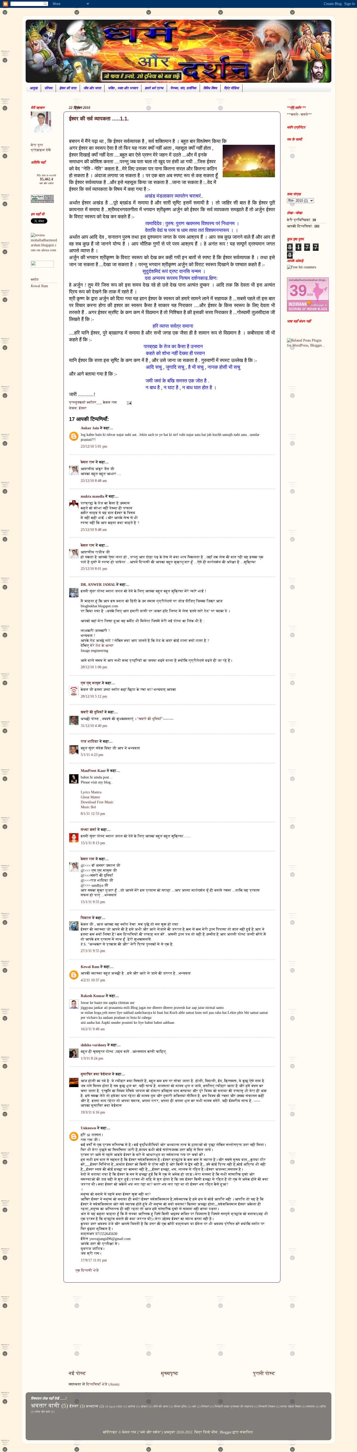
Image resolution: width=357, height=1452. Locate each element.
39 (298, 290)
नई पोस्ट (77, 1373)
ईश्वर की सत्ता (67, 88)
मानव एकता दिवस (290, 1406)
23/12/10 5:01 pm (94, 446)
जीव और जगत (92, 88)
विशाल (86, 918)
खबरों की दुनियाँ (92, 712)
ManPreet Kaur (93, 771)
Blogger (226, 1432)
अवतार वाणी (45, 1406)
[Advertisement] (172, 1326)
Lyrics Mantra (91, 792)
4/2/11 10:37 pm (93, 980)
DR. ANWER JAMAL (98, 585)
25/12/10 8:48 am (94, 481)
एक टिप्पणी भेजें (87, 1270)
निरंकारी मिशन (267, 1406)
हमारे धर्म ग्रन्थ (154, 88)
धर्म (194, 1406)
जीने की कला (160, 1406)
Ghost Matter (90, 797)
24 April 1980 (113, 1406)
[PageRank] (42, 202)
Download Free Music (97, 802)
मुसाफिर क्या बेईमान (96, 1074)
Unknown (88, 1128)
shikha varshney (93, 1045)
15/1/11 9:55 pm (93, 902)
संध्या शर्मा (88, 830)
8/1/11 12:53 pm (93, 814)
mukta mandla (92, 496)
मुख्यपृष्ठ (169, 1373)
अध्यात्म (92, 1406)
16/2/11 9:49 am (93, 1029)
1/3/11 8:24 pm (92, 1058)
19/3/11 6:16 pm (93, 1112)
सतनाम (310, 1406)
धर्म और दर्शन (46, 183)
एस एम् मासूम (91, 683)
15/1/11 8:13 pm (93, 843)
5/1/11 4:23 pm (92, 755)
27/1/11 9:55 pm (93, 951)
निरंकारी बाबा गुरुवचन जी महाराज (234, 1406)
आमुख (33, 88)
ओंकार (144, 1406)
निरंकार (205, 1406)
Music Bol (88, 807)
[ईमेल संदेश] (129, 402)
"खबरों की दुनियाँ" (150, 719)
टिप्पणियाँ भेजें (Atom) (102, 1384)
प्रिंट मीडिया (231, 88)
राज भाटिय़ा (90, 741)
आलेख (131, 1406)
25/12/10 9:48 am (94, 530)
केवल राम (88, 462)
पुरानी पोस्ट (264, 1373)
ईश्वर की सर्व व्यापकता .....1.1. (99, 118)
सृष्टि (323, 1406)
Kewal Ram (90, 967)
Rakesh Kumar (93, 996)
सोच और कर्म (42, 1411)
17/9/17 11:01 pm (94, 1260)
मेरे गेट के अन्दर (102, 646)
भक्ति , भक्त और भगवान (123, 88)
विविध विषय (210, 88)
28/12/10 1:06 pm (94, 667)
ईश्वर (83, 408)
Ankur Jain (90, 428)
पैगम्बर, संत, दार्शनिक (183, 88)
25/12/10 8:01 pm (94, 569)
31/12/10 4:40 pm (94, 726)
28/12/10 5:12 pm (94, 696)
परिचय (48, 88)
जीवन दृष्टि (180, 1406)
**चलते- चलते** (299, 114)
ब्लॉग (35, 280)
